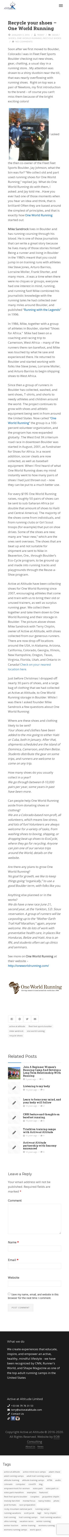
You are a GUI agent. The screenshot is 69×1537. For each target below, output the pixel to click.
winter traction (11, 1525)
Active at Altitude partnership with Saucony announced (40, 1145)
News (41, 1446)
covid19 (32, 1484)
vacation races (26, 1521)
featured (43, 1492)
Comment (15, 1200)
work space (35, 1529)
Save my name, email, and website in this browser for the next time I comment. (33, 1296)
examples (31, 1492)
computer (20, 1484)
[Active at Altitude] (10, 5)
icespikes (34, 1496)
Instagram (18, 1418)
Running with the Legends (42, 310)
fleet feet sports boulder (40, 1026)
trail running (10, 1517)
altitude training (11, 1480)
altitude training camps (33, 1480)
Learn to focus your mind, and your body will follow (42, 1101)
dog (40, 1484)
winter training (28, 1525)
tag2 (39, 1513)
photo (56, 1500)
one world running (29, 38)
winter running (43, 1521)
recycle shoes (52, 38)
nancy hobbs (44, 1500)
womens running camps (15, 1529)
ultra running (10, 1521)
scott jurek (29, 1513)
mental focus (29, 1500)
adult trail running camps (38, 1476)
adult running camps (14, 1476)
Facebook (13, 1418)
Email (13, 1260)
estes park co (52, 1488)
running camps (42, 1509)
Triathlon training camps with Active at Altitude (39, 1131)
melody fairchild (12, 1500)
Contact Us (17, 1413)
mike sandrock (16, 1031)
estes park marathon (14, 1492)
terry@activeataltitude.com (26, 1409)
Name (13, 1242)
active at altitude (17, 1026)
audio (58, 1480)
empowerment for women (17, 1488)
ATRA (49, 1480)
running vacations (12, 1513)
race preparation (27, 1504)
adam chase (54, 1471)
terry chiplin (50, 1513)
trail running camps (28, 1517)
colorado (8, 1484)
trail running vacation (51, 1517)
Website (13, 1277)
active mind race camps (34, 1471)
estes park (38, 1488)
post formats (10, 1504)
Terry (40, 35)
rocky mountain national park (18, 1509)
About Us (30, 1446)
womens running (47, 1525)
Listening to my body (36, 1086)
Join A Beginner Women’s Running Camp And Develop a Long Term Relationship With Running (42, 1071)
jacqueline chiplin (50, 1496)
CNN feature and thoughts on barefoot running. (41, 1116)
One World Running (39, 215)
